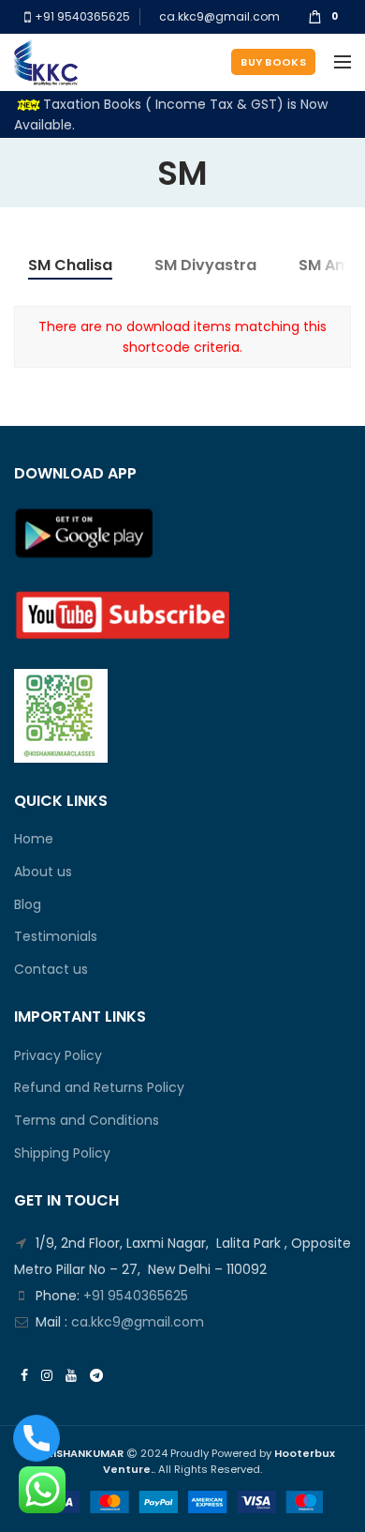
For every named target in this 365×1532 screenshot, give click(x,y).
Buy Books (273, 61)
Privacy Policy (58, 1056)
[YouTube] (71, 1375)
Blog (27, 905)
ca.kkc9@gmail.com (219, 16)
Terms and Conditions (86, 1121)
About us (43, 872)
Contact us (51, 969)
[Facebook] (24, 1375)
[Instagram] (47, 1375)
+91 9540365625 (81, 16)
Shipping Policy (62, 1153)
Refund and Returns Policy (99, 1088)
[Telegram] (96, 1375)
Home (33, 839)
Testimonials (55, 937)
